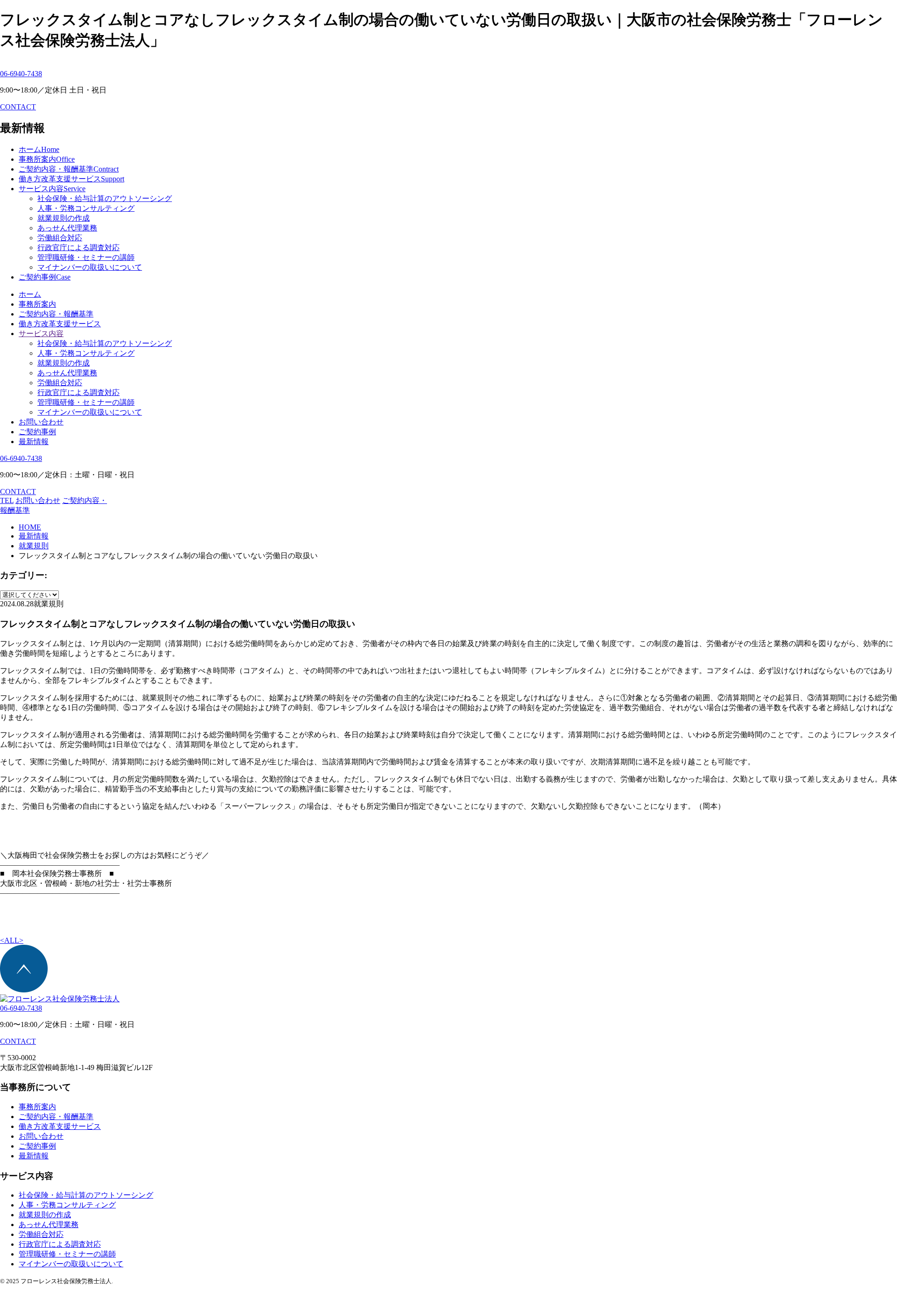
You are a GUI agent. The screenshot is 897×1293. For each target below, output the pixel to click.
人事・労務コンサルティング (86, 208)
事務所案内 (37, 304)
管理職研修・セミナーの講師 (86, 257)
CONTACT (18, 107)
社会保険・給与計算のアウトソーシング (104, 198)
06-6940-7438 (21, 74)
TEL (7, 500)
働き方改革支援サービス (60, 324)
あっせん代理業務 (67, 228)
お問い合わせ (41, 422)
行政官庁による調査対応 (78, 247)
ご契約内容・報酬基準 (56, 314)
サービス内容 (41, 334)
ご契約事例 (37, 432)
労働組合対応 (59, 238)
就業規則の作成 (63, 218)
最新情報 (34, 441)
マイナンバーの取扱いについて (89, 267)
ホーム (30, 294)
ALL (11, 940)
